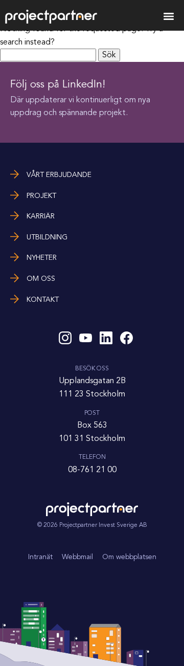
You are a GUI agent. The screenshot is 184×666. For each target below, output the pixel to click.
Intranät (40, 557)
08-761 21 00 (92, 469)
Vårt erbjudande (59, 175)
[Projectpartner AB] (51, 21)
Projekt (41, 196)
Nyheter (42, 257)
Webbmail (77, 557)
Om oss (41, 278)
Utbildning (47, 237)
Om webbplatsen (129, 557)
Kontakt (43, 299)
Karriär (41, 216)
